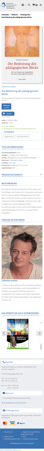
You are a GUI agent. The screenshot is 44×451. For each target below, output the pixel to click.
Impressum (8, 432)
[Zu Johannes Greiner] (22, 252)
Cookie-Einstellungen (30, 439)
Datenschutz (8, 436)
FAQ (24, 436)
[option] (22, 334)
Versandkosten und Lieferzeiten (14, 403)
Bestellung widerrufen (12, 439)
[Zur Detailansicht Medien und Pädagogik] (22, 334)
